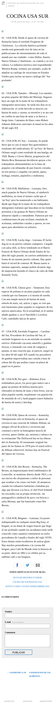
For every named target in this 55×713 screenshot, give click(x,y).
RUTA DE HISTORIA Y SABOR (27, 577)
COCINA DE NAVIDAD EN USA (27, 582)
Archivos (27, 701)
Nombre (8, 611)
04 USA (40, 22)
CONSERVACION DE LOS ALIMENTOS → (40, 674)
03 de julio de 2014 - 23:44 (23, 22)
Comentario (10, 632)
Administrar (46, 701)
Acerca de (9, 701)
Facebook (17, 565)
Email (38, 565)
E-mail (14, 622)
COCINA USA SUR (27, 16)
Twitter (27, 565)
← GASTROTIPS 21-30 (16, 673)
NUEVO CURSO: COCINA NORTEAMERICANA (28, 586)
